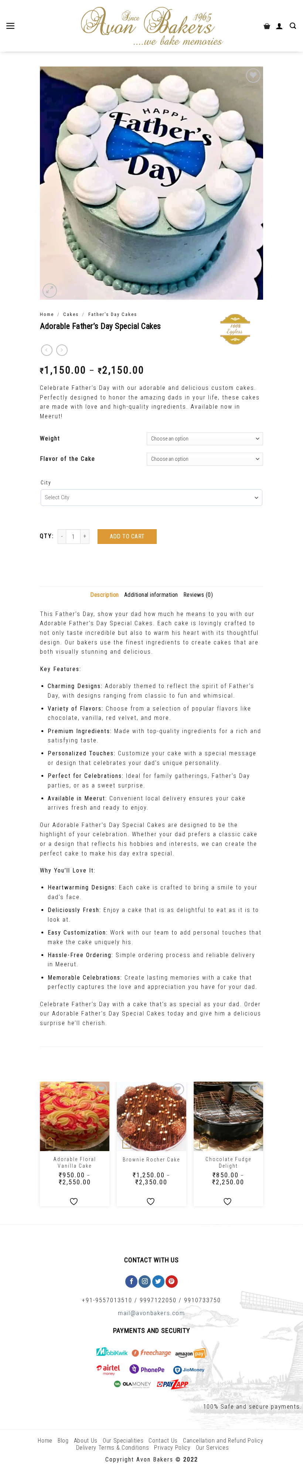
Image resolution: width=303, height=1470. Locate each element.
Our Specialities (123, 1440)
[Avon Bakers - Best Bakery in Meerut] (151, 26)
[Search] (293, 25)
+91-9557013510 (107, 1300)
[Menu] (11, 25)
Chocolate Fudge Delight (228, 1162)
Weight (50, 438)
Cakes (71, 314)
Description (104, 594)
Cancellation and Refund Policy (223, 1440)
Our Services (212, 1447)
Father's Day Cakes (112, 314)
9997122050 (158, 1300)
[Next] (262, 1146)
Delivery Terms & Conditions (112, 1447)
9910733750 (202, 1300)
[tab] (104, 594)
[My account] (280, 26)
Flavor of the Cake (67, 458)
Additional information (151, 594)
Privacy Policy (172, 1447)
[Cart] (266, 26)
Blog (63, 1440)
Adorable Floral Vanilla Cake (74, 1162)
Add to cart (127, 536)
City (46, 483)
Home (47, 314)
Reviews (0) (198, 594)
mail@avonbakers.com (151, 1313)
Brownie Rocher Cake (151, 1160)
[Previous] (40, 1146)
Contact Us (163, 1440)
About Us (86, 1440)
